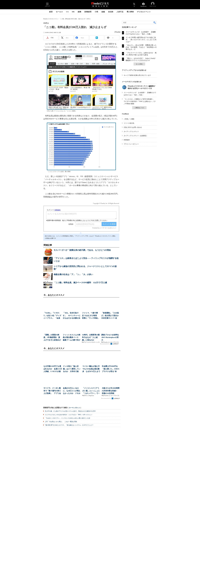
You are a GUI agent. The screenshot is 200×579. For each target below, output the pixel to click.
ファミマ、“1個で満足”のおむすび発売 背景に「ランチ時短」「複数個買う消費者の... (90, 315)
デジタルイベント (144, 12)
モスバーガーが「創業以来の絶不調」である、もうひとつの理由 (82, 250)
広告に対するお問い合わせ (133, 127)
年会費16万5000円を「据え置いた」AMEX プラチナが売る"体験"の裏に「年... (111, 369)
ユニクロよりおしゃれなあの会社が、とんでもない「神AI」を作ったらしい (68, 414)
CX (67, 12)
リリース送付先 (129, 123)
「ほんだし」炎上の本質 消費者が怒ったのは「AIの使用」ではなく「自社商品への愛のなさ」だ (141, 47)
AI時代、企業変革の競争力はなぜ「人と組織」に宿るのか (91, 337)
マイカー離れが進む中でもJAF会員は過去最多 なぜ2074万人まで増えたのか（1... (91, 369)
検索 (154, 22)
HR (73, 12)
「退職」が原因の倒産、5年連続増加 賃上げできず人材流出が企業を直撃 (52, 337)
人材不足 (120, 12)
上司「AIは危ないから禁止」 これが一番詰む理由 (61, 421)
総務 (79, 12)
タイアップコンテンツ (131, 131)
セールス (59, 12)
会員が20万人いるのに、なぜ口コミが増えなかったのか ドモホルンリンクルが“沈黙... (72, 391)
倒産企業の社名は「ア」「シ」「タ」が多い (73, 274)
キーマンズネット (74, 407)
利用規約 (127, 140)
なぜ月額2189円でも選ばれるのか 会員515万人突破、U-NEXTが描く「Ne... (53, 369)
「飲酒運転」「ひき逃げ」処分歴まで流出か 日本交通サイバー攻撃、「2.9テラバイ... (110, 315)
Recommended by (105, 344)
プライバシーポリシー (131, 144)
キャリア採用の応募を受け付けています (137, 75)
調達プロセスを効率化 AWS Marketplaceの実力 (110, 337)
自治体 (110, 12)
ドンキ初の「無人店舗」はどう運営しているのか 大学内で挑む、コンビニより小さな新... (71, 369)
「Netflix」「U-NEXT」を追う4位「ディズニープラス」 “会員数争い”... (52, 315)
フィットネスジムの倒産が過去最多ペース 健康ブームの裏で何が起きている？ (71, 337)
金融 (103, 12)
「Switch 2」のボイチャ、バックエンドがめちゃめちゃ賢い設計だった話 (67, 418)
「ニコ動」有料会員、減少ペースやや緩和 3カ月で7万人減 (80, 282)
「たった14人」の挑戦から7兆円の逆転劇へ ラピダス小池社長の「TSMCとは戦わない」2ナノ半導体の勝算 (140, 101)
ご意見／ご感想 (129, 119)
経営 (51, 12)
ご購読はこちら (139, 107)
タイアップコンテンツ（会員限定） (136, 136)
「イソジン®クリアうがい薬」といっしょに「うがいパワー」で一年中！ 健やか (91, 391)
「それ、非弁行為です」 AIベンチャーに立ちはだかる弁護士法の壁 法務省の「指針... (71, 315)
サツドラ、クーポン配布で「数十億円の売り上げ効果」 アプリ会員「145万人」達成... (52, 391)
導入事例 (130, 12)
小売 (96, 12)
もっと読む (139, 64)
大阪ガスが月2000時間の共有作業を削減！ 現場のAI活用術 (110, 390)
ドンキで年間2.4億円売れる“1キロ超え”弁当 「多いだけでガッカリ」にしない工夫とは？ (141, 40)
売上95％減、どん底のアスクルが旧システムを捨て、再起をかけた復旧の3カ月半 (70, 411)
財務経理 (87, 12)
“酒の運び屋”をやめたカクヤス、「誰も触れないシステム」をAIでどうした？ (69, 425)
